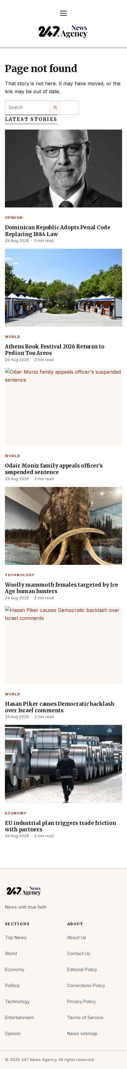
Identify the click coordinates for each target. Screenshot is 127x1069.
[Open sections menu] (63, 13)
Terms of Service (85, 1017)
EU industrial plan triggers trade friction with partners (60, 826)
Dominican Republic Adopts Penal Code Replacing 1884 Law (57, 230)
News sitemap (82, 1033)
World (13, 337)
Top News (16, 937)
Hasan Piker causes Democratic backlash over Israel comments (59, 707)
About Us (76, 937)
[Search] (55, 108)
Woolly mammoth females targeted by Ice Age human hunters (61, 588)
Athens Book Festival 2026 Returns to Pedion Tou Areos (54, 350)
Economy (16, 813)
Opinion (14, 217)
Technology (20, 575)
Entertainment (19, 1017)
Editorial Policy (82, 969)
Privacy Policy (81, 1001)
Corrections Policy (86, 985)
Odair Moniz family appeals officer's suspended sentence (54, 469)
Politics (12, 985)
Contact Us (78, 953)
